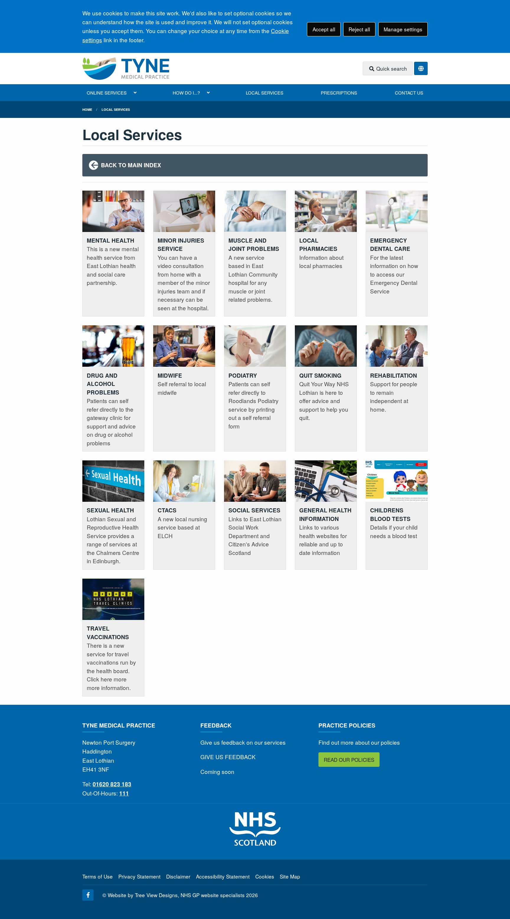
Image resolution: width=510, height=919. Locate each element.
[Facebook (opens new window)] (88, 895)
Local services (116, 109)
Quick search (391, 68)
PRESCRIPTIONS (339, 93)
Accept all (324, 29)
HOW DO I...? (186, 93)
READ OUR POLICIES (349, 759)
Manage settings (403, 29)
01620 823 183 (112, 784)
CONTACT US (409, 93)
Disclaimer (178, 876)
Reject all (359, 29)
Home (87, 109)
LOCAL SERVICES (264, 93)
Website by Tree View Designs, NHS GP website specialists (176, 895)
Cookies (264, 876)
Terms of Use (97, 876)
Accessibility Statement (223, 876)
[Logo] (125, 68)
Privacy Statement (139, 876)
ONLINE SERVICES (107, 93)
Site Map (290, 876)
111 (124, 793)
